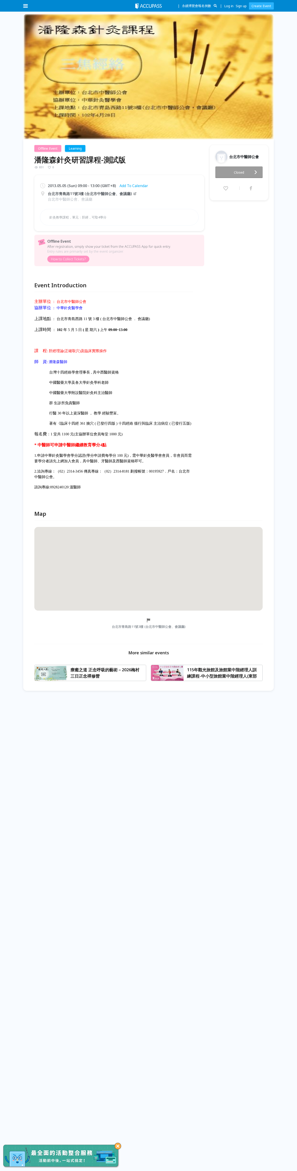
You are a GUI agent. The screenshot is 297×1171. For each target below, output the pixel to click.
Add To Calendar (133, 185)
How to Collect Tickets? (68, 259)
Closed (239, 172)
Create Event (261, 6)
